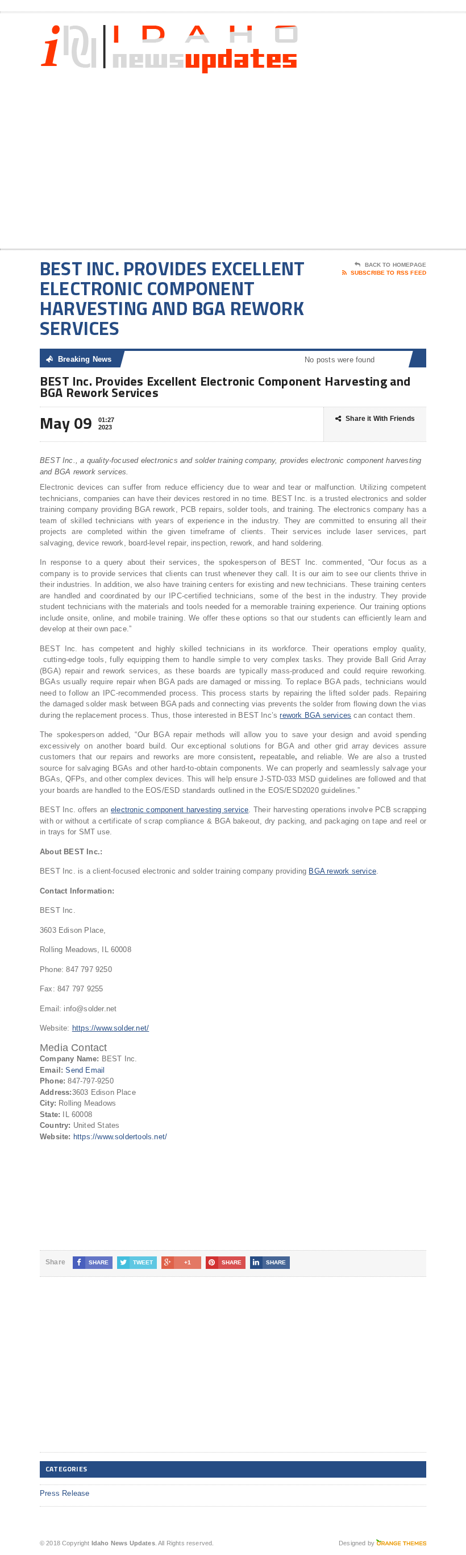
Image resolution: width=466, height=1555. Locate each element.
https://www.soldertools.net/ (120, 1136)
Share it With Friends (380, 419)
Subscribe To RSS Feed (388, 273)
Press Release (65, 1493)
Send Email (85, 1070)
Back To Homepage (395, 265)
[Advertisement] (352, 157)
